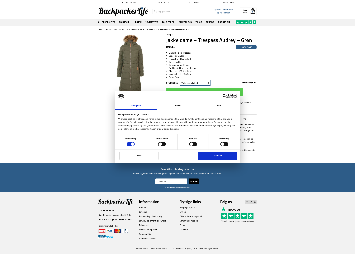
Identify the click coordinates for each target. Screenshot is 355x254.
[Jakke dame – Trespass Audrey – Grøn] (130, 64)
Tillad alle (217, 155)
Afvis (138, 155)
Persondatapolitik (147, 238)
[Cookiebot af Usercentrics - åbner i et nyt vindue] (225, 96)
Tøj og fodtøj (123, 29)
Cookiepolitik (145, 234)
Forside (101, 29)
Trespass (170, 34)
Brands (210, 22)
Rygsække (124, 22)
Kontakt (143, 207)
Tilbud (198, 22)
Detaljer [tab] (177, 105)
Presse (183, 225)
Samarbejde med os (189, 220)
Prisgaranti (194, 2)
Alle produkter (106, 22)
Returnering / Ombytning (151, 216)
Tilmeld (193, 181)
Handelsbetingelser (148, 229)
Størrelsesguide (248, 82)
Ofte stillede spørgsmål (191, 216)
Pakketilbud (185, 22)
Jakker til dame (151, 29)
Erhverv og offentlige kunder (152, 220)
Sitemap (216, 248)
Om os (183, 211)
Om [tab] (219, 105)
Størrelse (172, 83)
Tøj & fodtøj (168, 22)
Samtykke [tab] (136, 105)
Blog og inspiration (188, 207)
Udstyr (138, 22)
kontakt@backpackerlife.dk (118, 219)
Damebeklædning (137, 29)
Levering (143, 211)
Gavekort (184, 229)
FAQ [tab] (243, 118)
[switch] (162, 144)
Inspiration (224, 22)
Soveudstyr (151, 22)
